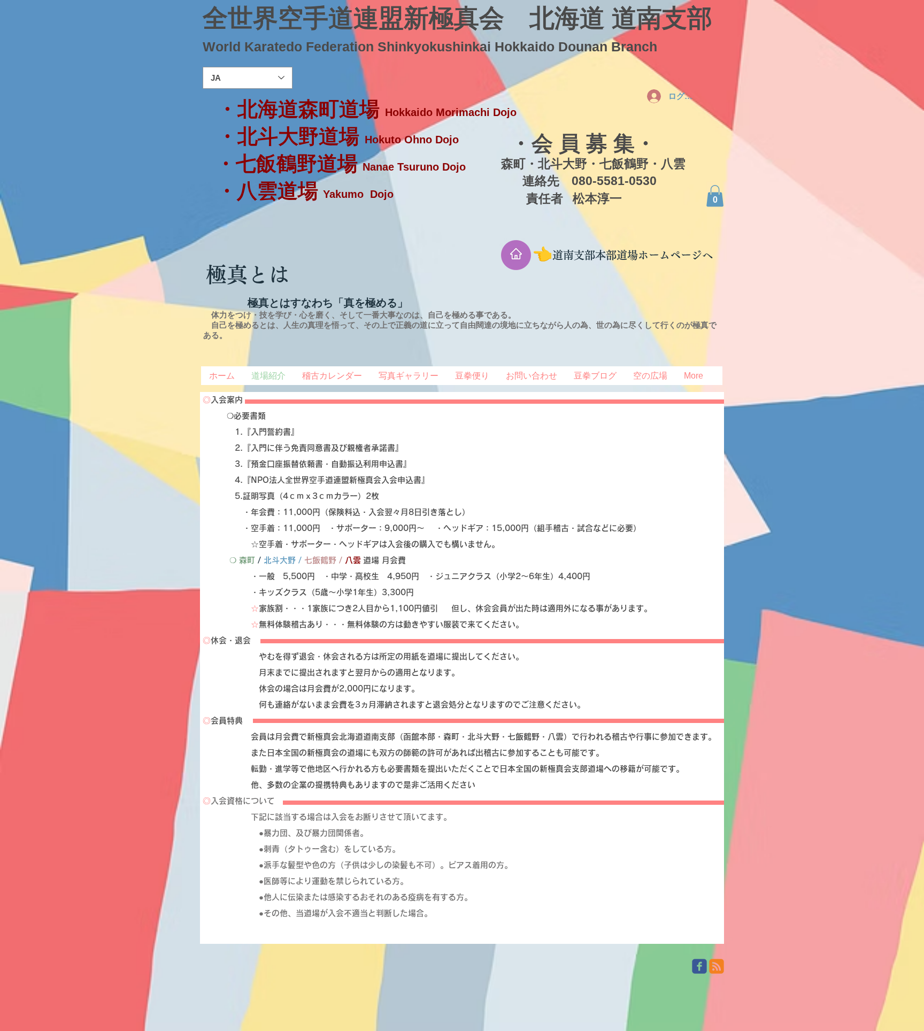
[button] (715, 196)
